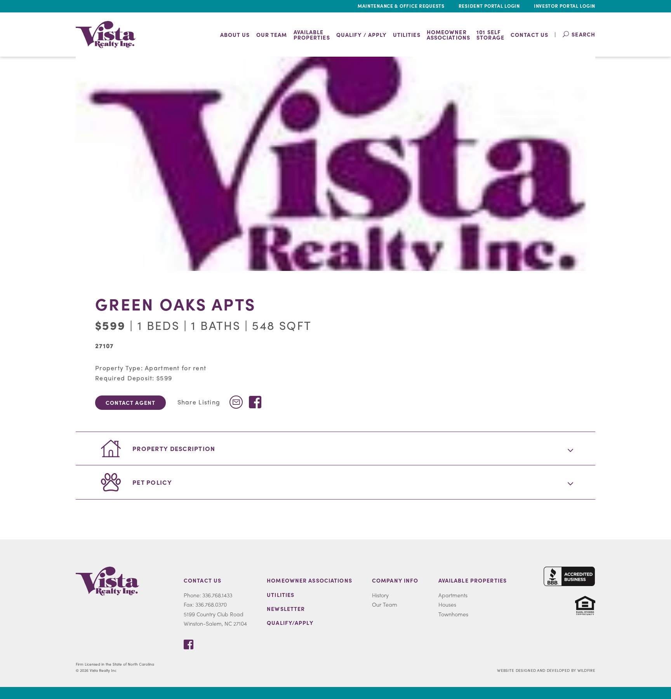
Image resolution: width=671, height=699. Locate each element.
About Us (235, 34)
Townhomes (453, 614)
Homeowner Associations (309, 580)
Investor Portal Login (564, 5)
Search (583, 34)
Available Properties (472, 580)
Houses (447, 604)
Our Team (271, 34)
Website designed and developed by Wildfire (546, 670)
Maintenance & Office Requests (401, 5)
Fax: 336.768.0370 (205, 604)
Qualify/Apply (290, 622)
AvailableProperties (312, 34)
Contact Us (529, 34)
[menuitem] (235, 34)
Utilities (407, 34)
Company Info (395, 580)
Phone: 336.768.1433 (208, 595)
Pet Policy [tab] (152, 482)
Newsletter (286, 608)
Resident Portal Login (489, 5)
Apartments (453, 595)
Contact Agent (131, 402)
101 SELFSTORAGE (490, 34)
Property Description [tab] (174, 448)
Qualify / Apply (361, 34)
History (380, 595)
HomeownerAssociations (448, 34)
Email (236, 402)
